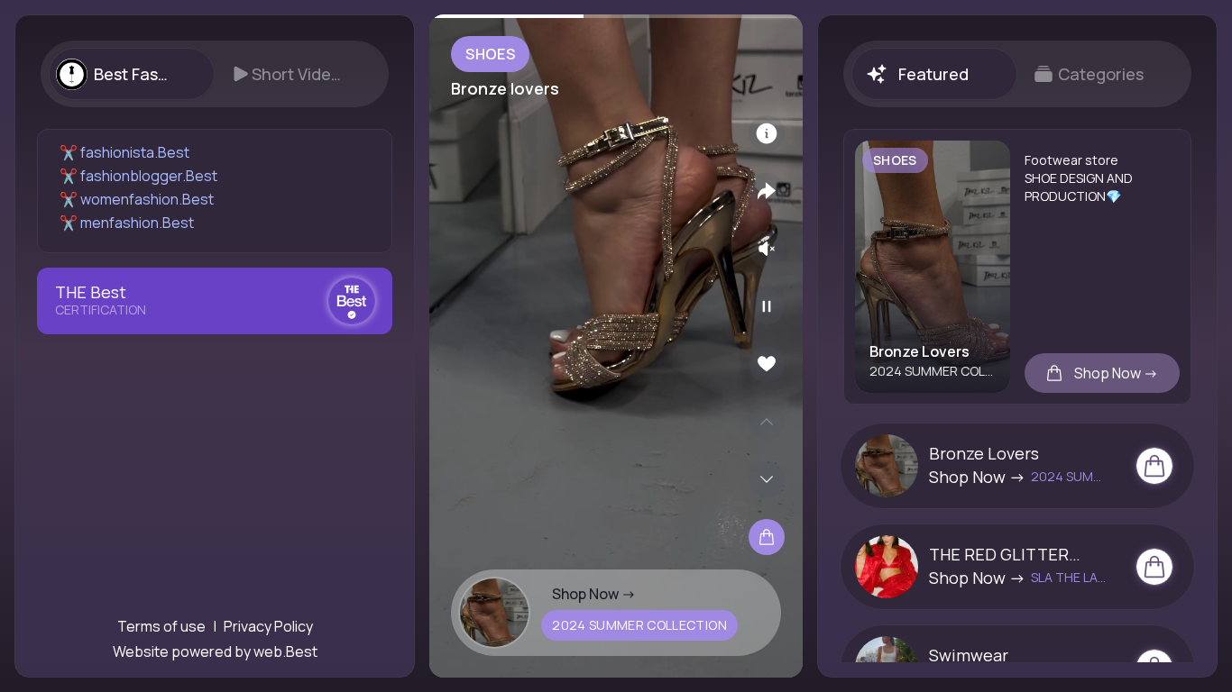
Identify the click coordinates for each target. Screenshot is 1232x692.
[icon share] (767, 191)
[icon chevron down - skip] (767, 479)
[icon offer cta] (1154, 466)
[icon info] (767, 133)
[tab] (131, 74)
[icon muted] (767, 249)
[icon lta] (767, 537)
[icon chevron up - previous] (767, 422)
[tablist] (215, 74)
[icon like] (767, 364)
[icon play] (767, 306)
